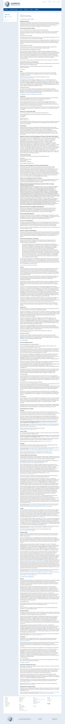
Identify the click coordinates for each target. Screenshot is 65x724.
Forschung (20, 701)
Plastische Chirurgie (14, 9)
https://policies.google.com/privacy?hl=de (46, 693)
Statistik (20, 708)
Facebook (47, 703)
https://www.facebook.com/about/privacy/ (28, 429)
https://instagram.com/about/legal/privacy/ (28, 574)
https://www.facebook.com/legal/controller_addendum (30, 495)
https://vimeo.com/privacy (25, 681)
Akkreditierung (21, 707)
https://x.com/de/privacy (46, 441)
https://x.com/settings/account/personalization (50, 436)
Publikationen (7, 704)
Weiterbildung (35, 698)
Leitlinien (34, 700)
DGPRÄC (6, 9)
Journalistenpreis (21, 705)
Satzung (6, 700)
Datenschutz (44, 1)
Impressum (49, 1)
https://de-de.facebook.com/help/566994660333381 (49, 450)
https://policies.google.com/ (25, 331)
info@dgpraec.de (26, 119)
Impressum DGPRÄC (9, 16)
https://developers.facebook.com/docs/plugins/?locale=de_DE (32, 462)
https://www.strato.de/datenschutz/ (27, 78)
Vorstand (6, 698)
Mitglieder (37, 9)
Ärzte (21, 9)
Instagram (49, 703)
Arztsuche (48, 698)
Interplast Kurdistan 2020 (36, 701)
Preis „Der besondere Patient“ (23, 710)
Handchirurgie (21, 699)
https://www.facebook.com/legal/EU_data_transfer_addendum (41, 425)
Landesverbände (7, 702)
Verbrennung (21, 700)
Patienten (26, 9)
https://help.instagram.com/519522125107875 (29, 450)
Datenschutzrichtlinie (36, 702)
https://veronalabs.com (24, 640)
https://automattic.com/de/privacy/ (35, 634)
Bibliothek (6, 701)
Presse (31, 9)
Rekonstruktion (21, 698)
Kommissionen (7, 706)
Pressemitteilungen (22, 706)
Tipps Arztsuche (49, 699)
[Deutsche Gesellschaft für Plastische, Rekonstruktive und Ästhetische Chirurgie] (18, 4)
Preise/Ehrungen (7, 703)
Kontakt (54, 1)
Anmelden (58, 1)
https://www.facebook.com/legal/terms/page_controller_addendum (45, 419)
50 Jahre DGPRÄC (21, 709)
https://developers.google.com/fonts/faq (51, 692)
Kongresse (6, 705)
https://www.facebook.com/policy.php (45, 506)
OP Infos (48, 700)
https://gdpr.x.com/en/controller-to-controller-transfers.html (40, 527)
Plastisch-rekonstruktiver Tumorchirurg (38, 699)
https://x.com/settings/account (26, 530)
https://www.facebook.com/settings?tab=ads (47, 422)
